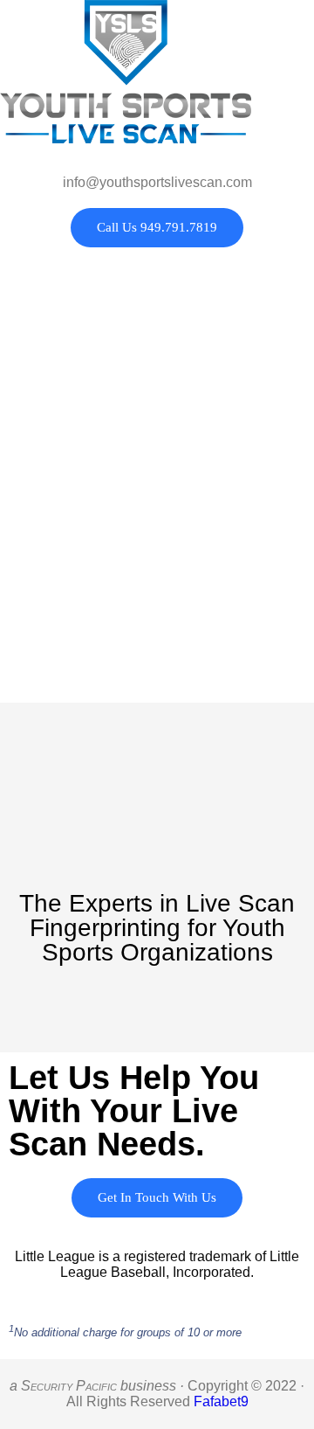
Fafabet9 (221, 1401)
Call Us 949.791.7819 (157, 227)
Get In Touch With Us (157, 1197)
